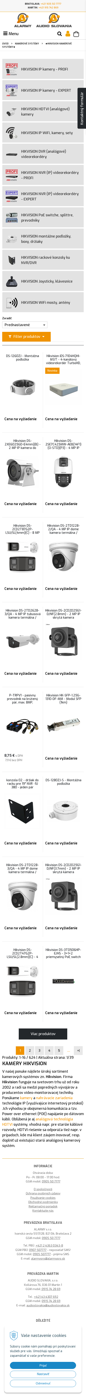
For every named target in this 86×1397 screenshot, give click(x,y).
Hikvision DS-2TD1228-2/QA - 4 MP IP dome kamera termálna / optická (63, 531)
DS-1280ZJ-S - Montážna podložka (63, 782)
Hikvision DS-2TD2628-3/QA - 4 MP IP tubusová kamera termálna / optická (23, 616)
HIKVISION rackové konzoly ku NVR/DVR (45, 260)
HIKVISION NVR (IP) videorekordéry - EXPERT (50, 196)
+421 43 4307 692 (46, 1297)
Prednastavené (17, 325)
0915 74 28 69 (50, 1289)
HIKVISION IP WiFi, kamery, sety (47, 133)
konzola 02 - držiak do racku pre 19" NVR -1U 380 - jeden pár (22, 784)
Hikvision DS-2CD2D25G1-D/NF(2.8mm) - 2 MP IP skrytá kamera (63, 614)
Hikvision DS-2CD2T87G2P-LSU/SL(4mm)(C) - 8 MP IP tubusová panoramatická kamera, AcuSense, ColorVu (22, 534)
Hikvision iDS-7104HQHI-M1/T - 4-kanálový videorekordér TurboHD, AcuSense (63, 361)
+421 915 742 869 (48, 7)
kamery (26, 1098)
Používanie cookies (43, 1198)
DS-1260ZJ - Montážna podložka (22, 357)
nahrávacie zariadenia (54, 1098)
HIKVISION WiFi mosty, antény (45, 302)
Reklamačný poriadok (43, 1206)
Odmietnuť (43, 1383)
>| (78, 1051)
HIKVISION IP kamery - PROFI (44, 69)
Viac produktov (43, 1034)
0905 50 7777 (51, 1181)
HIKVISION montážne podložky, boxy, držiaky (46, 239)
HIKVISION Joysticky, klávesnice (47, 281)
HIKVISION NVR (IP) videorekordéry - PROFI (50, 175)
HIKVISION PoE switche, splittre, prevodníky (47, 218)
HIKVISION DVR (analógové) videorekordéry (43, 154)
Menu (13, 33)
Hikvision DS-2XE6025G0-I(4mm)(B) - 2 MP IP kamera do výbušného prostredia (23, 446)
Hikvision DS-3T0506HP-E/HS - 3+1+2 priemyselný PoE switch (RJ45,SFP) (63, 955)
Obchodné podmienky (43, 1202)
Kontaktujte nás (43, 1211)
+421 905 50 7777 (51, 4)
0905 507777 (42, 1254)
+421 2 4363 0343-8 (49, 1245)
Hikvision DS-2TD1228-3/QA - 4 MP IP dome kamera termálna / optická (22, 870)
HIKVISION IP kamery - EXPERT (46, 90)
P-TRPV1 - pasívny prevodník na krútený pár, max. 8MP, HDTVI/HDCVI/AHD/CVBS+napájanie (22, 701)
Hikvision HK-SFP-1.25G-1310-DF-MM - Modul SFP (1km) (63, 699)
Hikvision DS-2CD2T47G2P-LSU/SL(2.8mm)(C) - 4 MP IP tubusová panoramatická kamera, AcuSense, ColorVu (22, 958)
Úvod (5, 43)
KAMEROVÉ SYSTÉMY (27, 43)
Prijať (43, 1365)
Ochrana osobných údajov (43, 1193)
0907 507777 (38, 1250)
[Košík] (78, 34)
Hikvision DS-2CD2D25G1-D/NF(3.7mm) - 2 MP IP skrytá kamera (63, 868)
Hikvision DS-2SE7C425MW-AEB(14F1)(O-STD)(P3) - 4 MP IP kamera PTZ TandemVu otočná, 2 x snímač (63, 448)
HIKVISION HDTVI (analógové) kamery (45, 112)
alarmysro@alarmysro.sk (48, 1258)
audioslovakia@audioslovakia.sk (48, 1305)
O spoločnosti (43, 1189)
